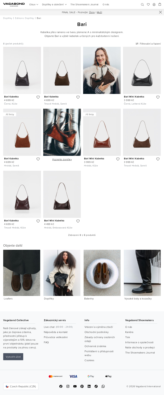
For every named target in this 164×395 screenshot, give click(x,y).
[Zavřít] (160, 12)
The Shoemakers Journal (140, 352)
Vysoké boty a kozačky (138, 298)
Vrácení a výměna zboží (99, 327)
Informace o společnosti (139, 342)
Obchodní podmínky (97, 332)
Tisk (127, 337)
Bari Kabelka (11, 96)
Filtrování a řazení (150, 43)
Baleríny (89, 298)
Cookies (89, 360)
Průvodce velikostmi (56, 337)
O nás (128, 327)
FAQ (46, 342)
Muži (99, 12)
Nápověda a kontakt (56, 332)
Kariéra (129, 332)
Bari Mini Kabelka (134, 96)
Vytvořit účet (13, 356)
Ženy (92, 12)
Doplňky (49, 298)
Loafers (8, 298)
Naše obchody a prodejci (140, 347)
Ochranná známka (95, 346)
